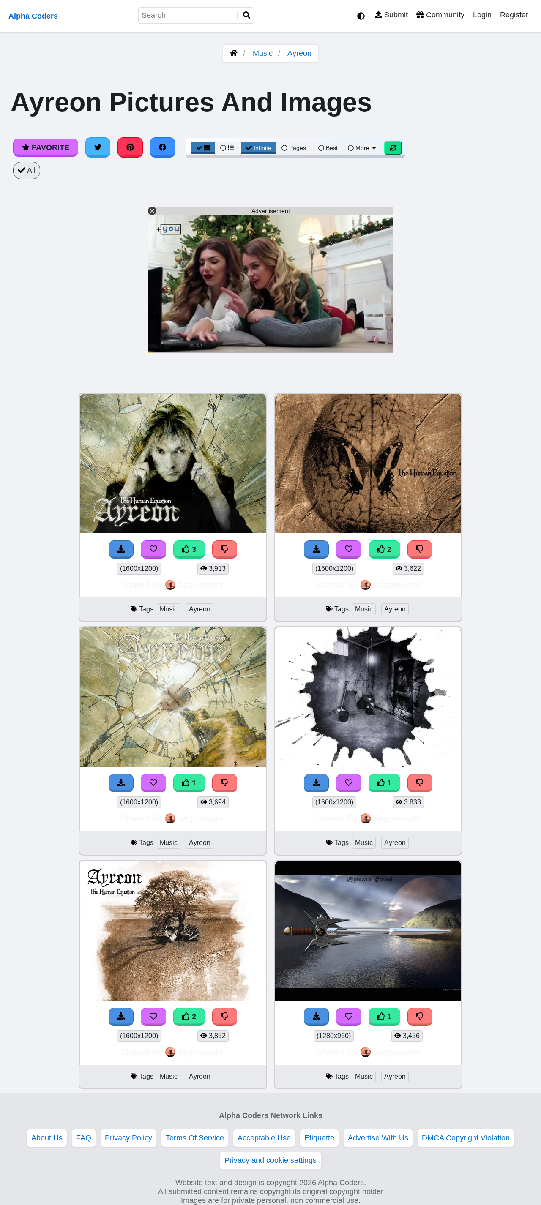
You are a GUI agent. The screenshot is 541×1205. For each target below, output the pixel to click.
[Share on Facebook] (162, 147)
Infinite (262, 147)
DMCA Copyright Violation (466, 1138)
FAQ (83, 1138)
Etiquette (319, 1138)
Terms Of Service (195, 1138)
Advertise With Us (378, 1138)
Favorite (49, 147)
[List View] (227, 148)
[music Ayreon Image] (368, 998)
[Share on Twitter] (98, 147)
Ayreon (299, 53)
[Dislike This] (225, 783)
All (30, 170)
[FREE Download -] (121, 783)
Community (444, 15)
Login (482, 15)
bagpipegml (201, 584)
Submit (395, 15)
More (362, 147)
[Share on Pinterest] (130, 147)
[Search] (247, 15)
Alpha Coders (33, 16)
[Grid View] (203, 148)
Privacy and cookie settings (270, 1160)
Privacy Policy (128, 1138)
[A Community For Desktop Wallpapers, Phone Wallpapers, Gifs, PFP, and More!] (234, 53)
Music (263, 53)
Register (514, 15)
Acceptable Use (264, 1138)
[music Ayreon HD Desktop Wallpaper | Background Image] (173, 764)
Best (331, 147)
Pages (297, 147)
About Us (47, 1138)
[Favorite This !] (153, 783)
